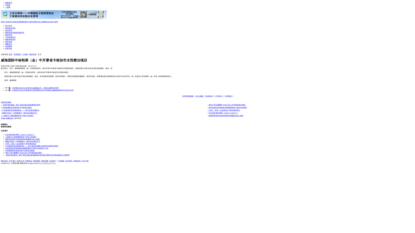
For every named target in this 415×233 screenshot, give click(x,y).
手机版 (7, 5)
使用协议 (28, 161)
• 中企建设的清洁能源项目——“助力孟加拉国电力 (20, 110)
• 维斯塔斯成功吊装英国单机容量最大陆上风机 (225, 116)
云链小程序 (53, 22)
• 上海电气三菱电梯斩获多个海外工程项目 (17, 116)
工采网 (25, 54)
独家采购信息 (10, 39)
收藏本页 (8, 3)
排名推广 (52, 161)
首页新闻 (17, 54)
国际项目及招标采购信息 (14, 33)
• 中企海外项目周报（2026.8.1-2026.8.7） (223, 113)
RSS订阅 (85, 161)
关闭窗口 (228, 96)
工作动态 (7, 22)
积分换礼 (69, 161)
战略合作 (8, 44)
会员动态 (8, 30)
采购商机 (21, 22)
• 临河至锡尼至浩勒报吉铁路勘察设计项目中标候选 (227, 108)
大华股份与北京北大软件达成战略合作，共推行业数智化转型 (35, 88)
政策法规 (8, 42)
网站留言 (77, 161)
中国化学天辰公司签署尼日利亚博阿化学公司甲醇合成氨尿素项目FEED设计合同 (43, 90)
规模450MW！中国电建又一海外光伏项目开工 (22, 141)
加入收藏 (199, 96)
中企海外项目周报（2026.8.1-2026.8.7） (20, 135)
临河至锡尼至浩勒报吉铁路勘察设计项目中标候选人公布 (26, 148)
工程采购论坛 (10, 37)
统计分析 (28, 22)
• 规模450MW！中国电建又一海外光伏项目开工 (19, 113)
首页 (2, 22)
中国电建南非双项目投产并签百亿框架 (20, 150)
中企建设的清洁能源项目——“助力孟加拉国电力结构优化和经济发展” (32, 146)
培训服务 (8, 46)
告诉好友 (209, 96)
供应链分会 (36, 22)
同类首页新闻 (6, 102)
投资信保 (8, 48)
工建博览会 (45, 22)
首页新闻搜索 (188, 96)
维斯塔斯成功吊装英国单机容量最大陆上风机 (22, 139)
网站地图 (44, 161)
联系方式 (20, 161)
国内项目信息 (10, 28)
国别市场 (8, 35)
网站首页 (4, 161)
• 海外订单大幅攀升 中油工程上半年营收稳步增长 (227, 105)
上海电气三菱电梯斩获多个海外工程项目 (20, 137)
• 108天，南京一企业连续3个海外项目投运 (224, 110)
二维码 (7, 7)
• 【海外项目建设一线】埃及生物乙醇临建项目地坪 (20, 105)
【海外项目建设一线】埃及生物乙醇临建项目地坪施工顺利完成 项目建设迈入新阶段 (37, 155)
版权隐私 (36, 161)
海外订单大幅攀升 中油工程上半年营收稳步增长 (23, 153)
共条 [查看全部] (7, 118)
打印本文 (218, 96)
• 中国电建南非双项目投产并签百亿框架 (16, 108)
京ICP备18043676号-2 (48, 163)
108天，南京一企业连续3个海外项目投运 (20, 144)
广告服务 (61, 161)
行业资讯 (14, 22)
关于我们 (12, 161)
